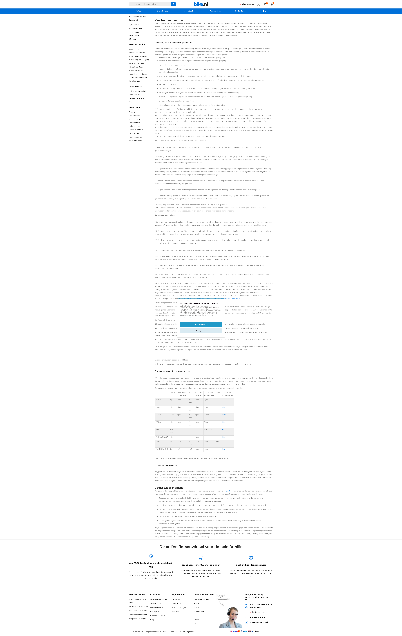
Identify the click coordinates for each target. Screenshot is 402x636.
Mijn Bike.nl (178, 594)
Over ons (155, 594)
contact (227, 491)
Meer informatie (186, 318)
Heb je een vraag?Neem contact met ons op (257, 597)
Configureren (201, 331)
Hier (224, 407)
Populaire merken (204, 594)
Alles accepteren (201, 324)
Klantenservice (137, 594)
